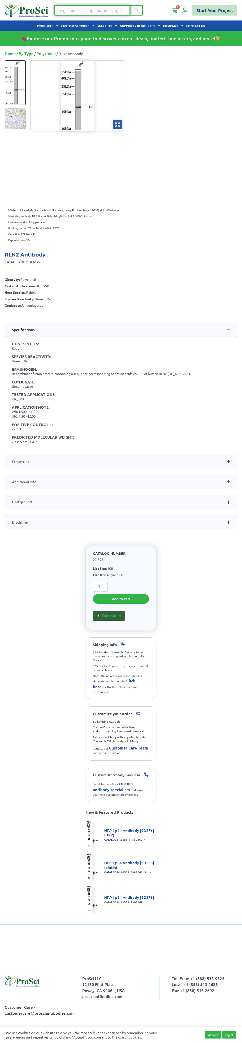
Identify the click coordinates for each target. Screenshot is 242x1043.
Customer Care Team (128, 748)
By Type (26, 53)
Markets (104, 26)
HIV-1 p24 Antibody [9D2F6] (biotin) (129, 865)
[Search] (136, 10)
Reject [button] (229, 1035)
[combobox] (92, 10)
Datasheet (111, 615)
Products (45, 26)
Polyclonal (46, 53)
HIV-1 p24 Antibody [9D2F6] (129, 897)
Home (10, 53)
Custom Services (75, 26)
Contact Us (195, 26)
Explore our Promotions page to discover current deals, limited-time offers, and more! (121, 38)
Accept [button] (213, 1035)
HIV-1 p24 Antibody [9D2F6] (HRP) (129, 832)
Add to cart (121, 598)
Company (170, 26)
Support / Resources (137, 26)
